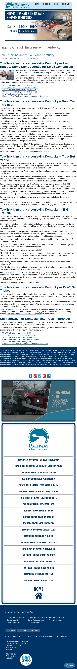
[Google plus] (35, 376)
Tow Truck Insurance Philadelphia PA (38, 472)
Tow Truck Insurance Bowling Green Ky (57, 352)
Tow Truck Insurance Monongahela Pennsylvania (38, 466)
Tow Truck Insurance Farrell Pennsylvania (38, 459)
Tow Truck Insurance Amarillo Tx (38, 504)
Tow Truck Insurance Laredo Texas (38, 529)
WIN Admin (34, 58)
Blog (56, 3)
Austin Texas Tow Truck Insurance (38, 561)
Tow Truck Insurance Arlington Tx (38, 548)
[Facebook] (30, 376)
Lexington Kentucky (11, 88)
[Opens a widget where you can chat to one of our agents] (69, 665)
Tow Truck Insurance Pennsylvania (38, 478)
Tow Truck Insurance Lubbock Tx (38, 523)
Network (9, 658)
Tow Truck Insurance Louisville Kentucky (27, 55)
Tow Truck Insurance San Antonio (38, 567)
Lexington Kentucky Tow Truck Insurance (27, 352)
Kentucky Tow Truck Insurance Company (45, 350)
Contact (66, 3)
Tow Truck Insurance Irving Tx (38, 510)
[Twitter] (39, 376)
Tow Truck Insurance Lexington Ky (31, 362)
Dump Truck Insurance (36, 620)
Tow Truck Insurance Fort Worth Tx (38, 555)
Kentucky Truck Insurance (16, 350)
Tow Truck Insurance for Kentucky (58, 354)
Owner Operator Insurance (37, 617)
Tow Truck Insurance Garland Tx (38, 516)
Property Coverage (55, 620)
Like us (12, 630)
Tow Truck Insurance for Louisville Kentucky (37, 356)
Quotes (46, 3)
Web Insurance (12, 656)
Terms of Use (65, 636)
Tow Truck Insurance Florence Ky (34, 354)
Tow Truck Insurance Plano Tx (38, 536)
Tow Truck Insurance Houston (38, 574)
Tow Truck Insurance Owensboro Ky (34, 364)
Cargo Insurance (13, 622)
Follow (36, 630)
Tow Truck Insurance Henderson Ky (24, 358)
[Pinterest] (44, 376)
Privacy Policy (54, 636)
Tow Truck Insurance (29, 88)
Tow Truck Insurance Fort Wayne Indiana (38, 485)
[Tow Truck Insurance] (38, 25)
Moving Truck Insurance (15, 617)
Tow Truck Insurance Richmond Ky (60, 364)
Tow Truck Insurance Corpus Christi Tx (38, 542)
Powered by (11, 654)
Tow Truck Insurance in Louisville (28, 360)
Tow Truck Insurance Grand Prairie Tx (38, 497)
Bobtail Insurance (34, 622)
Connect (24, 630)
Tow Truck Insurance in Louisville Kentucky (56, 360)
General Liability (12, 620)
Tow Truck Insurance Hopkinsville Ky (51, 358)
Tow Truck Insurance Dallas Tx (38, 580)
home (37, 3)
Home (38, 589)
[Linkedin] (49, 376)
